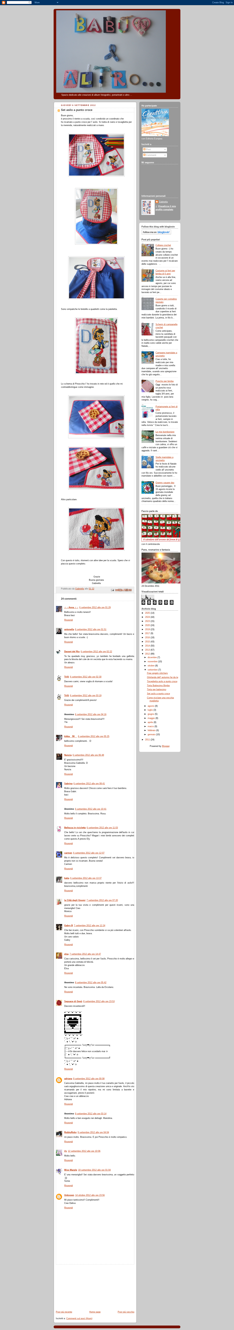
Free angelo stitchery (157, 673)
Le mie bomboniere (165, 432)
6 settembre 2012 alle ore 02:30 (85, 677)
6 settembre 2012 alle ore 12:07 (88, 853)
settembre (153, 670)
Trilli (66, 677)
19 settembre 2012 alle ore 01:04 (94, 1170)
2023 (148, 621)
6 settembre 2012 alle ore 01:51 (90, 629)
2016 (148, 637)
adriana (68, 1078)
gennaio (152, 734)
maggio (152, 718)
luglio (150, 710)
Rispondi (68, 620)
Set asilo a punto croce (158, 693)
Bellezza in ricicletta (75, 828)
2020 (148, 625)
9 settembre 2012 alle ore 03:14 (90, 1114)
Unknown (69, 1195)
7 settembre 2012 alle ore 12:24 (89, 925)
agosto (151, 706)
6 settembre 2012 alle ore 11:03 (102, 828)
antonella (69, 629)
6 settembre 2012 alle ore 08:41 (89, 783)
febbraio (152, 730)
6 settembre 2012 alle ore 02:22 (96, 651)
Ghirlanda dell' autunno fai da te (162, 677)
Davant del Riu (72, 651)
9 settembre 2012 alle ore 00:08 (88, 1078)
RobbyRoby (70, 1132)
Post (148, 149)
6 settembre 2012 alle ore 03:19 (85, 695)
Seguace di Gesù (73, 1001)
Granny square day (165, 482)
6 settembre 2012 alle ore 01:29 (95, 607)
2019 (148, 629)
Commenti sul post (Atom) (79, 1318)
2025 (148, 613)
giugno (151, 714)
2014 (148, 646)
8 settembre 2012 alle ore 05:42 (90, 982)
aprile (151, 722)
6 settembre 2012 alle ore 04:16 (90, 714)
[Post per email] (112, 590)
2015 (148, 641)
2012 (148, 654)
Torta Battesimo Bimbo (158, 685)
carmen (68, 853)
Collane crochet (163, 245)
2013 (148, 650)
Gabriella (163, 202)
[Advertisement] (79, 1285)
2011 (148, 739)
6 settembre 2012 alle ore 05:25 (93, 736)
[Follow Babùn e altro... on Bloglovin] (156, 234)
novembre (153, 661)
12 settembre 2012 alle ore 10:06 (84, 1151)
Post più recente (64, 1312)
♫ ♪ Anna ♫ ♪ (71, 607)
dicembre (152, 657)
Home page (95, 1312)
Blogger (165, 746)
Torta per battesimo (156, 689)
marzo (151, 726)
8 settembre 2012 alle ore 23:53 (99, 1001)
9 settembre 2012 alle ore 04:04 (93, 1132)
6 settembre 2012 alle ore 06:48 (88, 755)
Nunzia (68, 755)
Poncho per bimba (165, 381)
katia (66, 878)
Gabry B (68, 925)
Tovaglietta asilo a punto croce (162, 681)
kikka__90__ (70, 736)
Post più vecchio (126, 1312)
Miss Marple (70, 1170)
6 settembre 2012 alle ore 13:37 (86, 878)
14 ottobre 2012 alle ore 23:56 (90, 1195)
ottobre (151, 665)
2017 (148, 633)
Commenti (150, 155)
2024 (148, 617)
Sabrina (68, 783)
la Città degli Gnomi (74, 900)
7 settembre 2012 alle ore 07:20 (102, 900)
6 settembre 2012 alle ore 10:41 (90, 809)
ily (65, 1151)
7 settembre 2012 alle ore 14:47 (85, 954)
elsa (66, 954)
